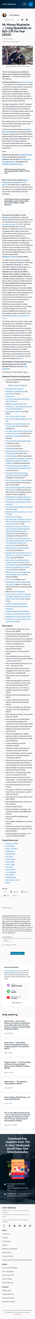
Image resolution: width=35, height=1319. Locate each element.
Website (10, 385)
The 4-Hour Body (8, 1271)
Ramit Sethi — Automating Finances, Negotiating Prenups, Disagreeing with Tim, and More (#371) (16, 1046)
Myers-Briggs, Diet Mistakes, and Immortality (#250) (17, 1098)
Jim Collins (9, 867)
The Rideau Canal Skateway (15, 391)
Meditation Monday (8, 1302)
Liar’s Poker (9, 579)
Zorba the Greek (11, 456)
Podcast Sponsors (8, 1294)
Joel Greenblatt (11, 872)
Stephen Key (10, 851)
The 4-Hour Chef (7, 1275)
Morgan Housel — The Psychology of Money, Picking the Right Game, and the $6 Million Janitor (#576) (17, 1065)
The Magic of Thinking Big (14, 436)
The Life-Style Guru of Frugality (16, 480)
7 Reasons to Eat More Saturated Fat (18, 614)
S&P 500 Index (19, 592)
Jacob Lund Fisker (12, 843)
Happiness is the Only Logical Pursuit (18, 616)
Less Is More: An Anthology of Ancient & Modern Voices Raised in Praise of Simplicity (19, 461)
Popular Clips (6, 1290)
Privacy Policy (6, 1252)
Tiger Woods (10, 875)
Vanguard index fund (19, 404)
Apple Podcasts (26, 155)
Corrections (6, 1241)
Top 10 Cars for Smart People (15, 416)
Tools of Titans (7, 1279)
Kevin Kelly (9, 856)
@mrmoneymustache (25, 82)
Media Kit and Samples (9, 1249)
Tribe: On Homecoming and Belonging (18, 441)
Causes (4, 1245)
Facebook (23, 385)
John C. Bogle (10, 864)
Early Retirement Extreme (14, 389)
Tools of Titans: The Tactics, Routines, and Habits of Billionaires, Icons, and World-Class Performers (18, 596)
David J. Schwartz (12, 849)
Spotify (4, 157)
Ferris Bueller (10, 862)
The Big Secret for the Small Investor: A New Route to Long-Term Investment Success (19, 555)
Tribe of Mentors (7, 1283)
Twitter (17, 385)
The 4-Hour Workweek (9, 1268)
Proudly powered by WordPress (11, 1220)
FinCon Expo (10, 396)
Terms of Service (7, 1256)
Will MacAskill (10, 854)
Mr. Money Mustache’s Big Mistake (17, 611)
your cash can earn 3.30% (10, 224)
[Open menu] (31, 4)
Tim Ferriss (6, 1234)
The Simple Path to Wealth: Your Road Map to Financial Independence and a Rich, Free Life (18, 521)
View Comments (17, 953)
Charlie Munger (11, 877)
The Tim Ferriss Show (13, 41)
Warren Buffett (11, 869)
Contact (5, 1238)
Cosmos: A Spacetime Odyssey (16, 604)
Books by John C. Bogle (13, 517)
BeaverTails (9, 394)
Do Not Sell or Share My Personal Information (17, 1260)
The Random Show (8, 1298)
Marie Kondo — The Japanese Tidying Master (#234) (15, 1083)
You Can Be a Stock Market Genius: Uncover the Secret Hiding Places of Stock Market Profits (18, 562)
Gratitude (9, 448)
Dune (7, 446)
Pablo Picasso (10, 859)
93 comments (8, 39)
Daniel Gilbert (10, 846)
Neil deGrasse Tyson (12, 880)
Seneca (8, 882)
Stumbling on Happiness (14, 411)
